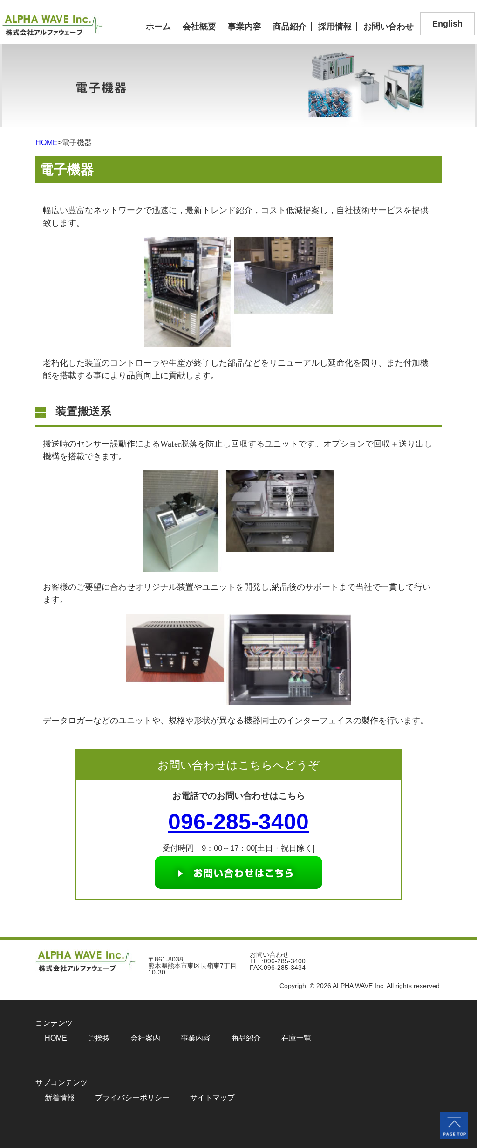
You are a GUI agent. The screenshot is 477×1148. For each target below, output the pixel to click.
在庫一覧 (296, 1038)
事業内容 (244, 26)
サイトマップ (212, 1097)
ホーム (158, 26)
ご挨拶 (99, 1038)
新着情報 (60, 1097)
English (447, 24)
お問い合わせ (388, 26)
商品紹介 (290, 26)
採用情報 (335, 26)
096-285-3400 (238, 821)
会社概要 (199, 26)
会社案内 (145, 1038)
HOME (46, 143)
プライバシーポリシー (132, 1097)
